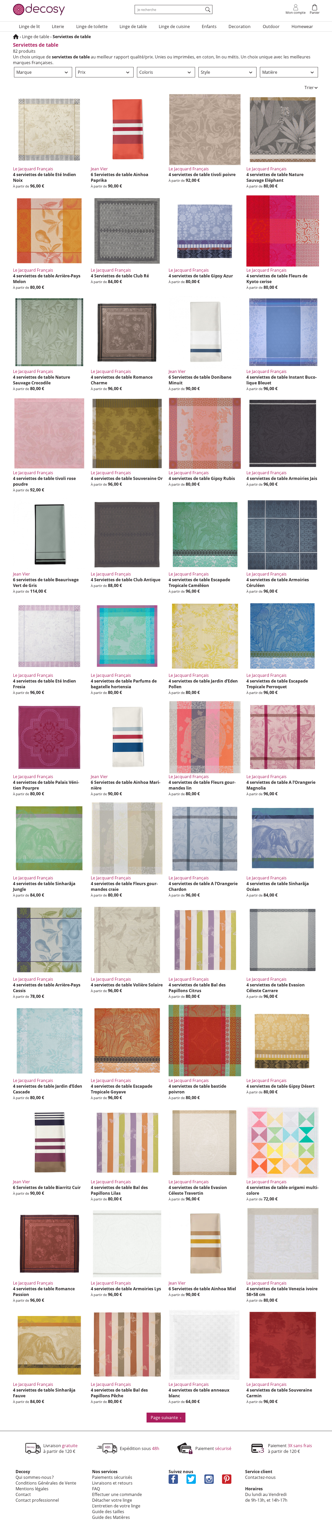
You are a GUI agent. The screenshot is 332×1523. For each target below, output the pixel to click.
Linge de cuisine (174, 26)
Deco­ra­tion (240, 26)
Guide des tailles (108, 1511)
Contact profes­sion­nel (37, 1500)
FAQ (96, 1489)
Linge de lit (29, 26)
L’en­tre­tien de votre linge (116, 1506)
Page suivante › (166, 1417)
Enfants (209, 26)
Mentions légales (32, 1489)
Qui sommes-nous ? (35, 1477)
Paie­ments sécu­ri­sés (112, 1477)
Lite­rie (58, 26)
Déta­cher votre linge (112, 1500)
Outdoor (271, 26)
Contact (23, 1494)
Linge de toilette (92, 26)
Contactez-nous (260, 1477)
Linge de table (133, 26)
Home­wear (302, 26)
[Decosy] (16, 36)
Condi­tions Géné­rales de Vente (46, 1483)
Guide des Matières (111, 1517)
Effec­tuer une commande (117, 1494)
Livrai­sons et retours (112, 1483)
